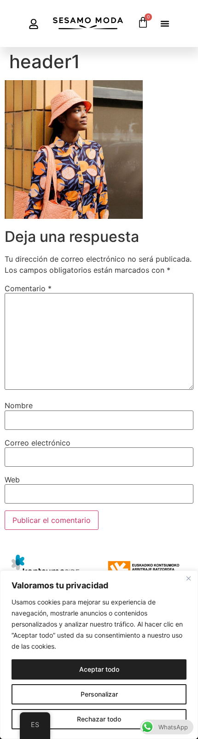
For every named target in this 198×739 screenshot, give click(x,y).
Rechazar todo (99, 719)
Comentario (28, 288)
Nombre (19, 405)
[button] (165, 23)
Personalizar (99, 694)
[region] (99, 654)
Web (12, 479)
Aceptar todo (99, 669)
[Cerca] (188, 578)
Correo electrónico (37, 442)
